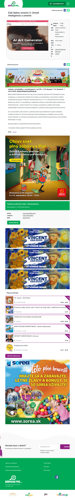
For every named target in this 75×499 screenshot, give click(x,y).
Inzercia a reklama (11, 463)
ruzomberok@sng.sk (29, 213)
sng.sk (57, 54)
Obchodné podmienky (12, 467)
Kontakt (46, 467)
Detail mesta (13, 222)
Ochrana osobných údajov (13, 470)
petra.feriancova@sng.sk (26, 91)
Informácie (47, 463)
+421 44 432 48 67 (28, 215)
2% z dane (47, 470)
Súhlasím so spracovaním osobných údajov (47, 451)
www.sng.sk (26, 218)
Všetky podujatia (13, 356)
